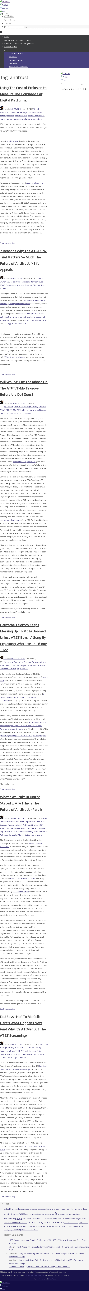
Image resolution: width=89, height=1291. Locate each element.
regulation (37, 119)
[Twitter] (4, 8)
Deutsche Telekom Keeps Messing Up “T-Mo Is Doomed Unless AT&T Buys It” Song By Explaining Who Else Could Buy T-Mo (23, 637)
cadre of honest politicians (24, 461)
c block (69, 1209)
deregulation (47, 1214)
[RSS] (2, 11)
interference (48, 1218)
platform (28, 119)
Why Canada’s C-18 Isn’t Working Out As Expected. (48, 1266)
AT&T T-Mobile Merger (10, 828)
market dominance (36, 115)
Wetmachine (12, 22)
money (25, 1223)
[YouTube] (5, 1)
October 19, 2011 (17, 403)
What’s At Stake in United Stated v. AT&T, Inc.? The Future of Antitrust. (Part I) (21, 803)
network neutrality (54, 1222)
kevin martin (58, 1218)
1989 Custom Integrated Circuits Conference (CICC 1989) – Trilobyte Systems (41, 1240)
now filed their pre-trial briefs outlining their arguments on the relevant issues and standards (22, 316)
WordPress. (52, 1279)
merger (14, 1057)
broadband (33, 1209)
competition (36, 1051)
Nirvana (44, 1279)
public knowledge (10, 1226)
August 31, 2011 (17, 1044)
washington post (9, 1230)
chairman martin (77, 1209)
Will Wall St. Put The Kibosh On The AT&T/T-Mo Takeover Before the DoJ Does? (24, 388)
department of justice (36, 410)
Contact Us (9, 16)
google (18, 1218)
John (10, 1247)
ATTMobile (21, 410)
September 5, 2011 (18, 818)
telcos (48, 1226)
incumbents (39, 1218)
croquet (34, 1214)
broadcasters (40, 1209)
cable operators (61, 1209)
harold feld (27, 1218)
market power (6, 119)
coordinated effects (21, 891)
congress (28, 1214)
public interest (83, 1223)
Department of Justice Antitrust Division (23, 285)
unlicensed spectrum (61, 1226)
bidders (23, 1209)
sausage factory (22, 1226)
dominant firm (21, 115)
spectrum (41, 1226)
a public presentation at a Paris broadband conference (22, 697)
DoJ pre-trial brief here (16, 323)
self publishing (33, 1226)
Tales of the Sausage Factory (21, 112)
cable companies (49, 1209)
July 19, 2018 (15, 109)
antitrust (38, 112)
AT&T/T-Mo (11, 410)
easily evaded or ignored (10, 520)
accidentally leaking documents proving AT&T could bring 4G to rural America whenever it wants (23, 725)
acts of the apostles (12, 1209)
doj (18, 413)
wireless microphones (31, 1230)
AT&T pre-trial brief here (35, 320)
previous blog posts (34, 183)
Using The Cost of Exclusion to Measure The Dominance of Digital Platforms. (23, 94)
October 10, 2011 (17, 658)
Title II (52, 1226)
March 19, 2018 (17, 278)
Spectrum (8, 406)
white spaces (19, 1229)
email (52, 1214)
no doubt (67, 1223)
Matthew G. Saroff (16, 1266)
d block (40, 1214)
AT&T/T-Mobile (27, 828)
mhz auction (17, 1222)
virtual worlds (78, 1226)
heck (33, 1218)
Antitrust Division (30, 825)
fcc (21, 413)
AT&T (2, 285)
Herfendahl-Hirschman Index (22, 878)
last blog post (12, 141)
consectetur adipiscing (34, 1275)
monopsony (18, 119)
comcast (20, 1213)
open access (74, 1223)
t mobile (27, 413)
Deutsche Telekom (8, 413)
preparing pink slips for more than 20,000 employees (23, 735)
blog (27, 1209)
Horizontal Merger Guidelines (21, 835)
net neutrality (35, 1222)
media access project (73, 1218)
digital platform (7, 115)
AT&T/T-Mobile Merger (16, 665)
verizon (71, 1226)
